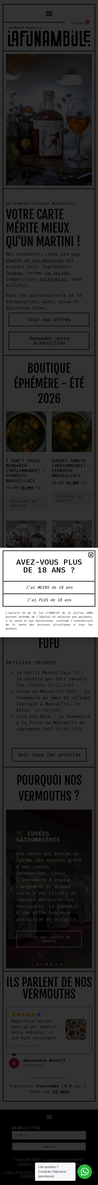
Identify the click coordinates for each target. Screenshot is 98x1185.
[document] (49, 592)
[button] (91, 555)
